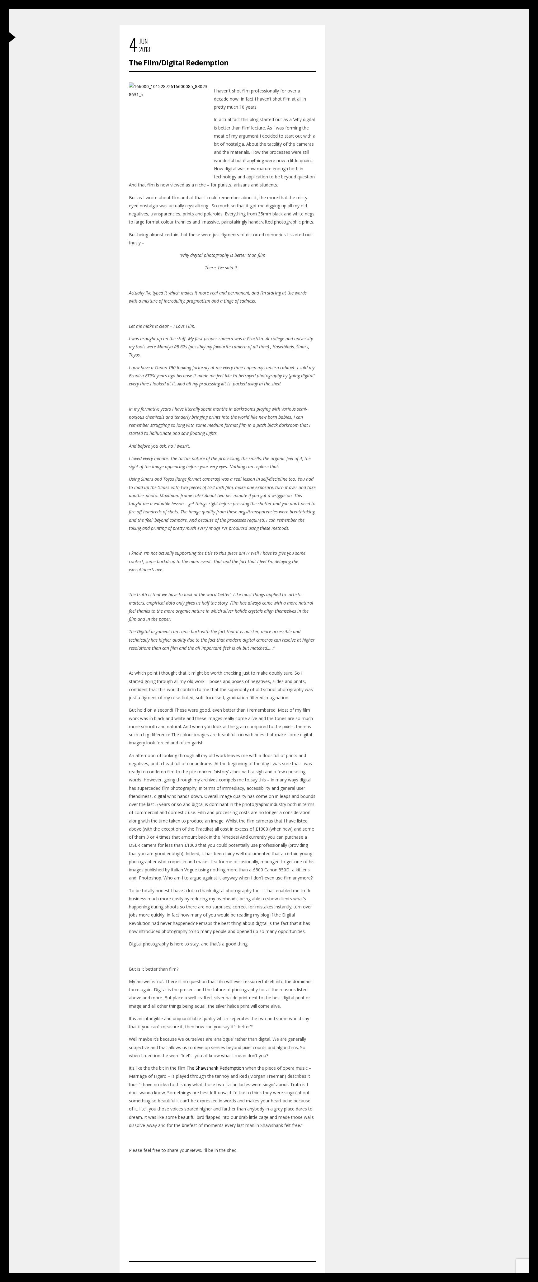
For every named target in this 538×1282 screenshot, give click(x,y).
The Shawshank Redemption (215, 1068)
